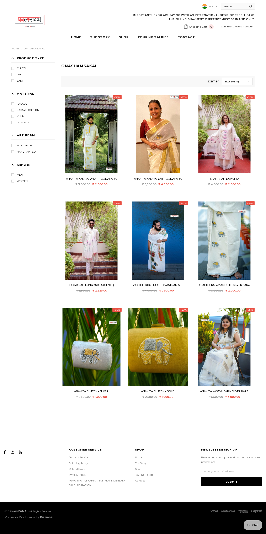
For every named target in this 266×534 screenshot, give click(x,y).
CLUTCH (22, 68)
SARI (20, 80)
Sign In (224, 26)
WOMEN (22, 180)
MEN (20, 174)
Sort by (213, 81)
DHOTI (21, 74)
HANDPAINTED (26, 151)
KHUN (20, 116)
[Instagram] (12, 452)
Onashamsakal (34, 48)
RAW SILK (23, 122)
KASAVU (22, 103)
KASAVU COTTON (28, 109)
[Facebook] (5, 452)
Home (15, 48)
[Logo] (29, 20)
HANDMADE (24, 145)
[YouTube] (20, 452)
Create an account (244, 26)
